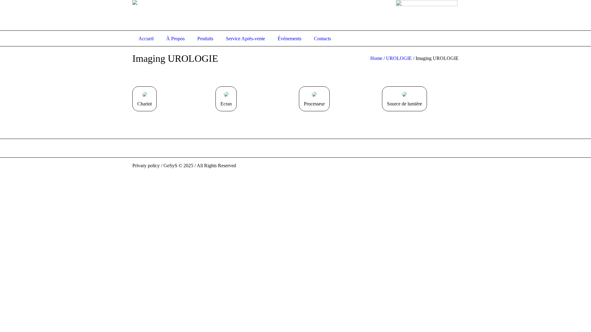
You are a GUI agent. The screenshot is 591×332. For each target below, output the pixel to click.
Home (376, 58)
